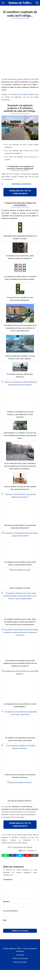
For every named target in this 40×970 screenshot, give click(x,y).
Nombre (6, 901)
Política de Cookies (20, 962)
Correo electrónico (10, 911)
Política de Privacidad (20, 958)
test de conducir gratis (25, 94)
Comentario (8, 879)
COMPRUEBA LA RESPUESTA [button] (21, 184)
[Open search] (37, 3)
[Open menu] (3, 3)
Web (4, 920)
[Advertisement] (20, 48)
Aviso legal (20, 955)
